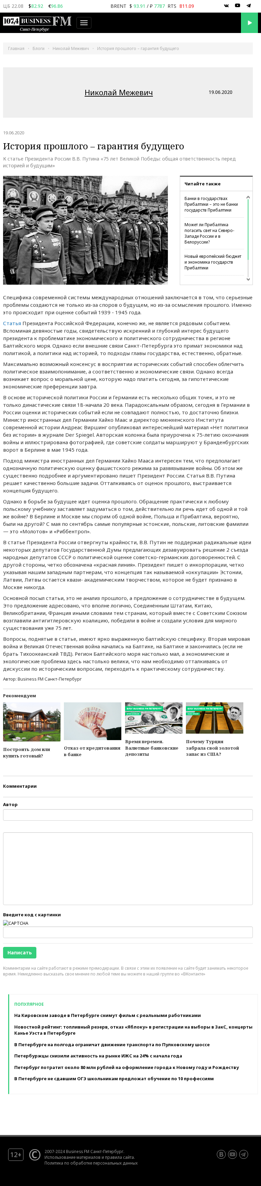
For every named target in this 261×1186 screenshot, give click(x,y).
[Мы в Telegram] (248, 5)
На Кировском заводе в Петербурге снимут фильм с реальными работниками (107, 1015)
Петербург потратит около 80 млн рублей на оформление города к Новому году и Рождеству (126, 1067)
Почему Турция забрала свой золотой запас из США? (212, 747)
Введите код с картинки (32, 915)
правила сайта (119, 1157)
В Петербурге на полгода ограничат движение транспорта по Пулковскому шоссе (112, 1044)
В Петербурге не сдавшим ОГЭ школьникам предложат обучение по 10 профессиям (114, 1078)
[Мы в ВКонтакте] (226, 5)
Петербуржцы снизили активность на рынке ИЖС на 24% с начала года (98, 1056)
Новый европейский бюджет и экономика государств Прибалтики (213, 262)
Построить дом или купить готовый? (26, 752)
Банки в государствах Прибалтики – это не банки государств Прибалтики (211, 204)
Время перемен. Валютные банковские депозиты (151, 747)
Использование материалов (73, 1157)
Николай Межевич (119, 92)
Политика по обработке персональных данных (91, 1163)
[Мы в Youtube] (237, 5)
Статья (12, 323)
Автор (10, 804)
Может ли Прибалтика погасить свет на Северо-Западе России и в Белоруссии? (209, 233)
